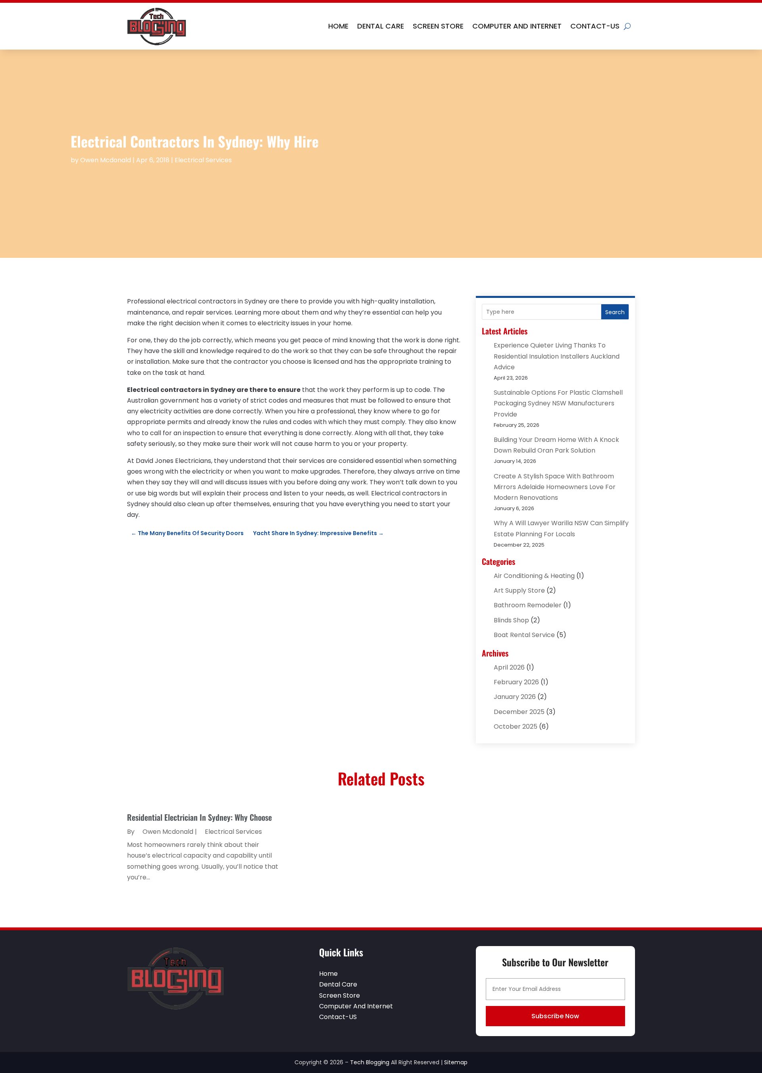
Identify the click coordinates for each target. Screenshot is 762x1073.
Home (338, 26)
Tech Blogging (369, 1062)
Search (615, 312)
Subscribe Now (555, 1016)
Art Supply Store (519, 590)
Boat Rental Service (524, 634)
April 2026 (509, 667)
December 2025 (519, 711)
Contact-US (595, 26)
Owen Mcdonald (105, 160)
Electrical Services (203, 160)
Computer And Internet (517, 26)
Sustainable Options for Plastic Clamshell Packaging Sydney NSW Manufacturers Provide (558, 403)
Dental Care (380, 26)
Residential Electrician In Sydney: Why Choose (199, 817)
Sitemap (456, 1062)
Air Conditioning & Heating (534, 575)
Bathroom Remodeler (528, 605)
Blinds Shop (511, 620)
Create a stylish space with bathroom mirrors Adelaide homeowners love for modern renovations (555, 487)
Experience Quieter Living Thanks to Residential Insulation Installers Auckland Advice (557, 356)
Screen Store (438, 26)
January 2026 (515, 696)
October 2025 (515, 726)
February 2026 (516, 682)
